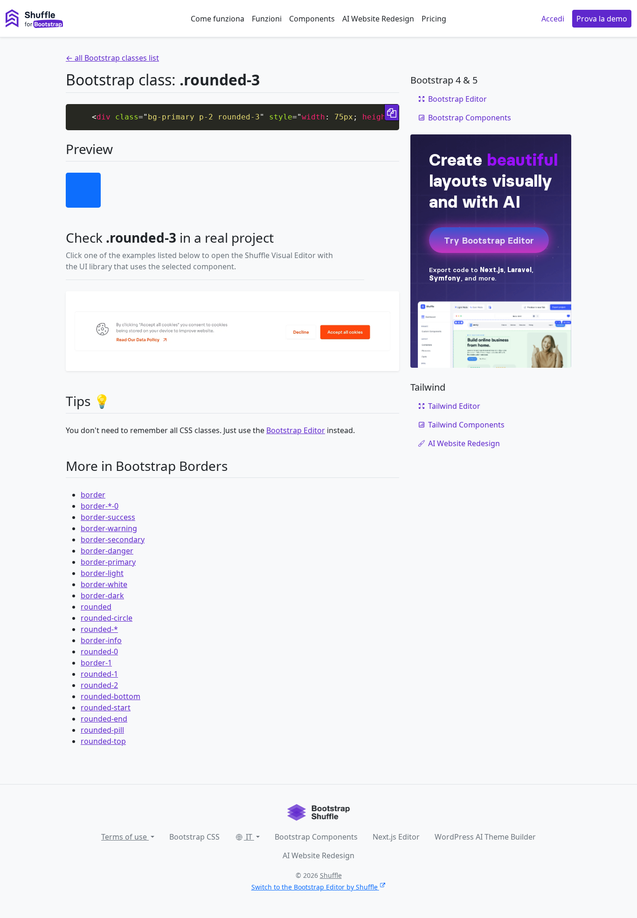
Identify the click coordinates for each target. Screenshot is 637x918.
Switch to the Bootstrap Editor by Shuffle (314, 887)
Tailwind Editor (454, 406)
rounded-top (103, 741)
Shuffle (331, 875)
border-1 (96, 663)
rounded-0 (99, 651)
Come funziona (217, 19)
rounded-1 (99, 674)
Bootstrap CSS (194, 837)
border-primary (108, 562)
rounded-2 (99, 685)
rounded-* (99, 629)
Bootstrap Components (469, 117)
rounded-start (106, 707)
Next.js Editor (396, 837)
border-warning (109, 528)
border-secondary (113, 539)
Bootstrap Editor (295, 430)
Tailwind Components (466, 425)
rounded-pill (102, 730)
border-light (102, 573)
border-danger (107, 551)
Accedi (552, 19)
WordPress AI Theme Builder (485, 837)
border (93, 495)
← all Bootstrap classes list (112, 58)
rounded (96, 607)
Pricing (434, 19)
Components (312, 19)
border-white (104, 584)
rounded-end (104, 719)
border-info (101, 640)
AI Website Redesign (378, 19)
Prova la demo (601, 19)
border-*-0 (99, 506)
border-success (108, 517)
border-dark (102, 595)
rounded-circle (106, 618)
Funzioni (267, 19)
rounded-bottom (110, 696)
